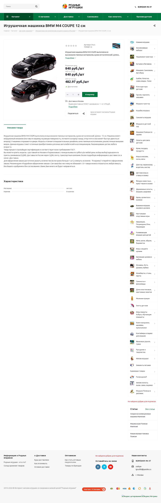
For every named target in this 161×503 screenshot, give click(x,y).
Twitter (104, 466)
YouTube (110, 466)
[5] (76, 46)
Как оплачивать (40, 463)
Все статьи (150, 409)
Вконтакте (97, 466)
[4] (73, 46)
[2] (69, 46)
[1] (66, 46)
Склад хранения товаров (14, 466)
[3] (71, 46)
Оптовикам (70, 455)
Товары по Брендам (73, 466)
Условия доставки (41, 467)
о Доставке (40, 455)
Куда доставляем (41, 460)
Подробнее (73, 107)
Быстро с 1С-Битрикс (92, 489)
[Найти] (36, 6)
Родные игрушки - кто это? (15, 462)
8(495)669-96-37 (145, 7)
